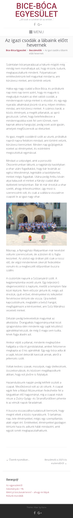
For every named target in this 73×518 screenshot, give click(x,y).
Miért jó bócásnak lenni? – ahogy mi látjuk (27, 492)
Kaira (43, 507)
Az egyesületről (14, 485)
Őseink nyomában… (18, 459)
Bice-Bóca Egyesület (36, 10)
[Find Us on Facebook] (33, 24)
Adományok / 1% (15, 488)
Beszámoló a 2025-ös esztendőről (56, 461)
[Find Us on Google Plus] (38, 24)
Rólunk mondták (14, 495)
